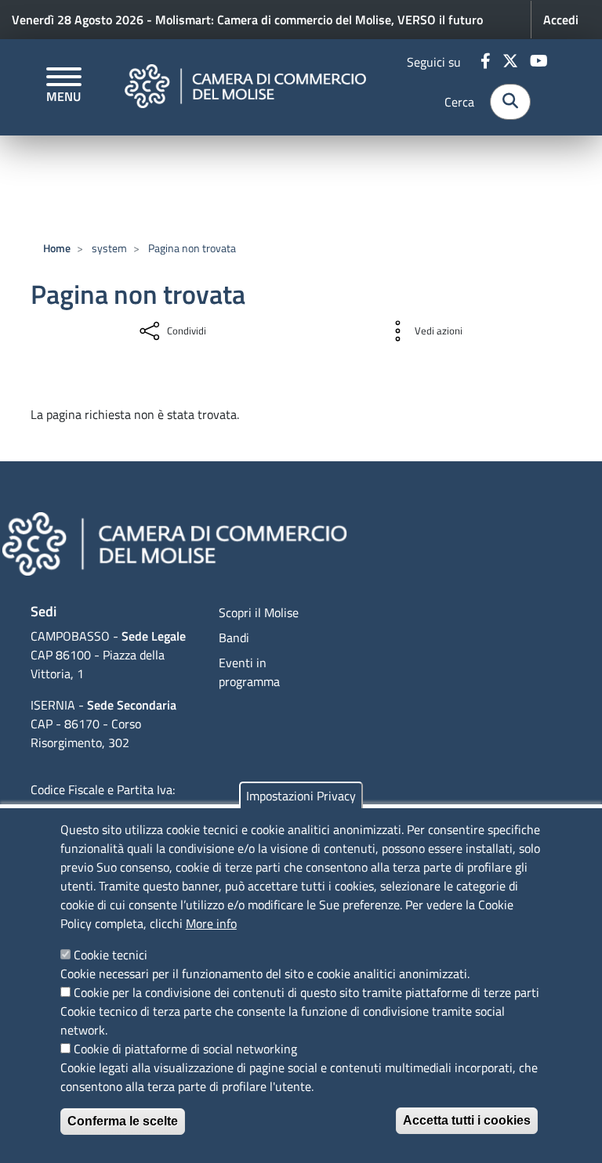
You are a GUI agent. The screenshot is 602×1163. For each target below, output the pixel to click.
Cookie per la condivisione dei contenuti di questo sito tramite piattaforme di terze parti (306, 992)
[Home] (245, 86)
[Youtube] (541, 61)
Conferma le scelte (122, 1121)
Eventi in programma (249, 672)
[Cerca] (510, 102)
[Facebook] (488, 61)
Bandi (234, 637)
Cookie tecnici (110, 954)
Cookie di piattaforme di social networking (185, 1048)
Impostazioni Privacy (301, 795)
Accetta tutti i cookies (467, 1120)
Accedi (560, 19)
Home (57, 248)
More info (211, 923)
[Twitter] (512, 61)
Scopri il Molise (259, 612)
